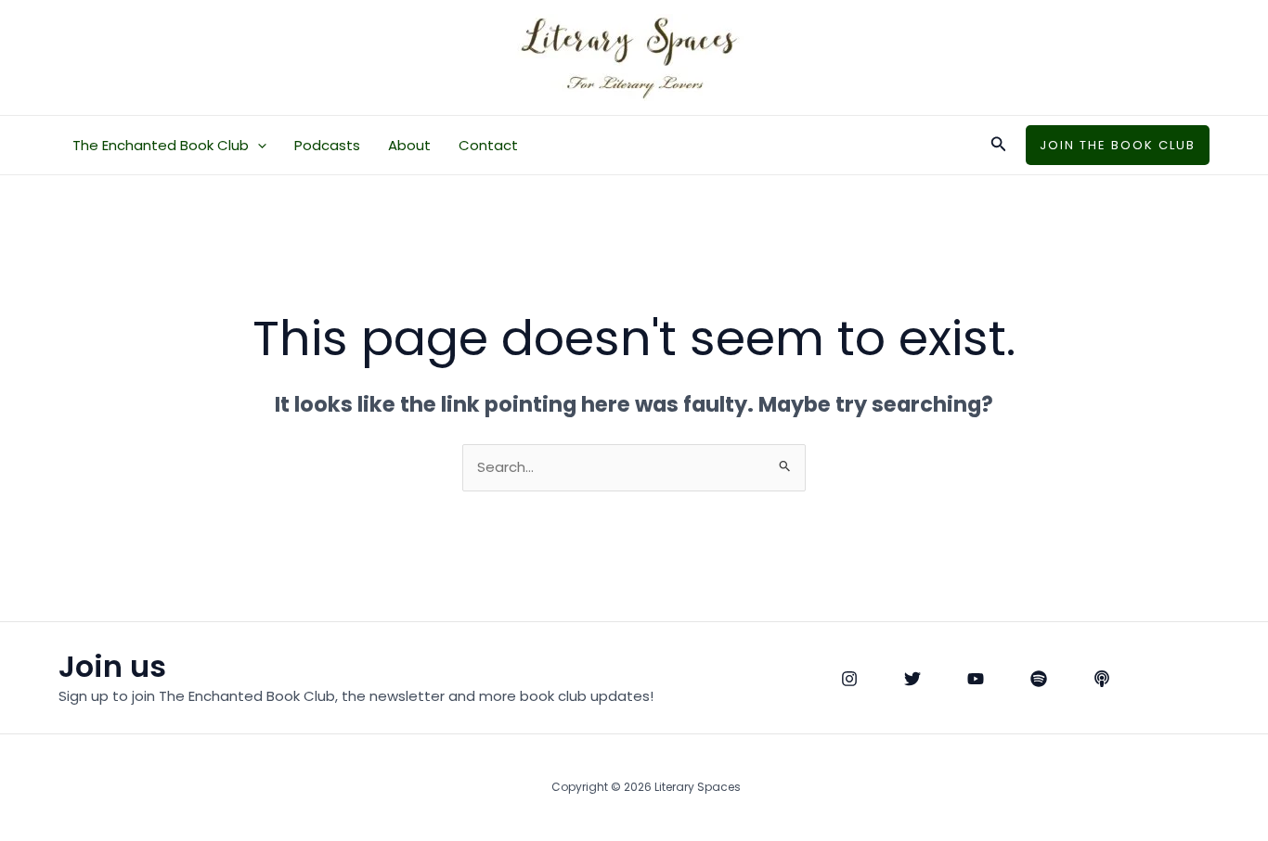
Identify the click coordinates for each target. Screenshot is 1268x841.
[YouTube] (975, 678)
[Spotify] (1038, 678)
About (409, 145)
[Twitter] (912, 678)
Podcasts (327, 145)
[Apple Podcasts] (1101, 678)
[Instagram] (849, 678)
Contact (488, 145)
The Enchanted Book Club (160, 145)
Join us (112, 666)
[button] (257, 145)
